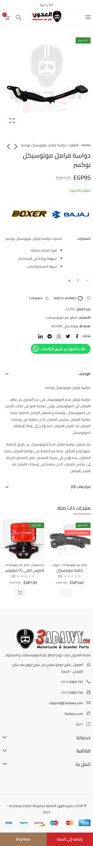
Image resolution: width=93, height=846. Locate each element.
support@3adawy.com (66, 703)
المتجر (74, 145)
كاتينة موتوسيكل (70, 570)
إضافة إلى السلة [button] (19, 592)
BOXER (57, 326)
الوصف (85, 373)
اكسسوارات (37, 565)
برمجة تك (15, 805)
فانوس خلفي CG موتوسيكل (22, 570)
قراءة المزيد (66, 592)
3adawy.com (73, 713)
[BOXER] (29, 214)
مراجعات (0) (81, 486)
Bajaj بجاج (71, 326)
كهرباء (56, 565)
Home (86, 145)
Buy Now (23, 839)
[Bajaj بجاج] (71, 214)
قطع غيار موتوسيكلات (61, 317)
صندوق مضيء (12, 120)
